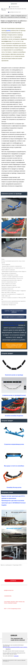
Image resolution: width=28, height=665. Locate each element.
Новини (7, 15)
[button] (14, 311)
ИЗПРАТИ (13, 580)
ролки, (8, 30)
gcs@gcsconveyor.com (15, 12)
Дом (2, 15)
